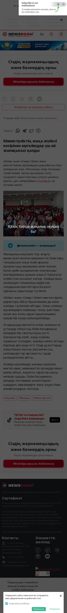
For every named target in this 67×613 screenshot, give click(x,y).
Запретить (55, 608)
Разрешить (38, 608)
